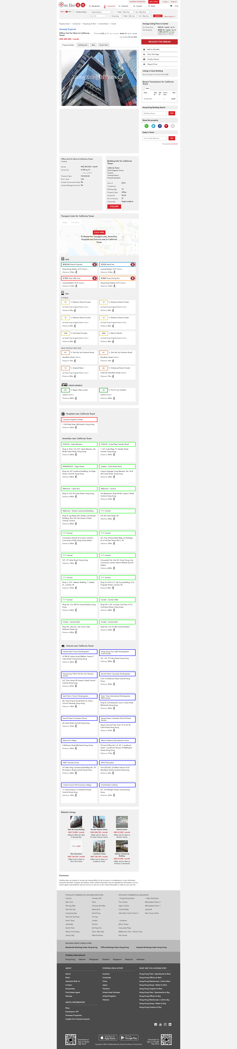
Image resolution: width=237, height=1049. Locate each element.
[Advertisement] (99, 129)
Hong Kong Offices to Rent (150, 977)
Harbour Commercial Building (122, 855)
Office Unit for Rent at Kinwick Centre (122, 836)
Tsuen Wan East (98, 932)
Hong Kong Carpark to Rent (150, 989)
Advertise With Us (72, 981)
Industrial (124, 6)
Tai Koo (95, 924)
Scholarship (70, 989)
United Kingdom (109, 996)
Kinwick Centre (122, 830)
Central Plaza (124, 909)
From (119, 12)
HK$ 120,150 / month (99, 856)
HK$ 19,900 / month (76, 832)
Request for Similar (160, 41)
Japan (104, 985)
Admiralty (69, 924)
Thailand (105, 959)
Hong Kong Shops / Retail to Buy (152, 1003)
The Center (123, 902)
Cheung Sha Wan (98, 906)
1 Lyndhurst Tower (99, 854)
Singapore (117, 959)
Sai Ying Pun (97, 928)
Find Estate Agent (72, 992)
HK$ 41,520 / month (122, 832)
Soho (94, 902)
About (67, 974)
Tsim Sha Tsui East (72, 917)
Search (158, 16)
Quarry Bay (70, 935)
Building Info (82, 45)
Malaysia (129, 959)
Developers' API (72, 1011)
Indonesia (140, 959)
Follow (114, 206)
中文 (176, 6)
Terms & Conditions (126, 1044)
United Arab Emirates (111, 992)
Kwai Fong (96, 913)
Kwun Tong (70, 920)
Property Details (68, 45)
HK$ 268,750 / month (99, 832)
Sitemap (68, 996)
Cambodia (106, 977)
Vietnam (82, 959)
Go (171, 113)
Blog (67, 1008)
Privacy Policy (137, 1044)
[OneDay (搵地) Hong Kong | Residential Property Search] (72, 4)
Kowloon (123, 920)
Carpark (139, 6)
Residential (96, 6)
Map (93, 45)
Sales (147, 88)
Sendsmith (174, 144)
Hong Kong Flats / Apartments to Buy (154, 992)
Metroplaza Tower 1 (152, 906)
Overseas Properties (137, 2)
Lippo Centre (124, 906)
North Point (70, 928)
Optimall (148, 909)
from (125, 16)
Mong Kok (96, 909)
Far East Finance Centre (99, 830)
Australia (106, 974)
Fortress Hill (96, 898)
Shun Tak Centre (76, 854)
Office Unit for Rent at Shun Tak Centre (76, 860)
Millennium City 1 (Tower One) (130, 932)
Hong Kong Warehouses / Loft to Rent (154, 981)
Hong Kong (70, 959)
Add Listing (153, 2)
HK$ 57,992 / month (122, 859)
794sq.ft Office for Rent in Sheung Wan (76, 836)
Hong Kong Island (126, 898)
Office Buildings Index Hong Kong (115, 947)
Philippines (93, 959)
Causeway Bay (71, 913)
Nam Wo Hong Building (76, 830)
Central (68, 898)
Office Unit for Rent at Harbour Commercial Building (122, 863)
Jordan (94, 920)
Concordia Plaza (125, 928)
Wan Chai (69, 902)
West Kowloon (97, 935)
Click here (99, 232)
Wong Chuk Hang (72, 932)
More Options (169, 17)
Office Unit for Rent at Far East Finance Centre (99, 836)
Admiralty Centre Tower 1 (129, 913)
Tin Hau (95, 917)
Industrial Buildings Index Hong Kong (151, 947)
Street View (103, 45)
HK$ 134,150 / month (76, 856)
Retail (153, 6)
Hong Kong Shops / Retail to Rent (153, 985)
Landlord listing (81, 12)
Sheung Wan (70, 906)
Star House (123, 935)
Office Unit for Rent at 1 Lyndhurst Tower (99, 860)
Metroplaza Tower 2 (152, 902)
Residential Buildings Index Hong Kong (81, 947)
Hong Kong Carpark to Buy (150, 1007)
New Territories (151, 898)
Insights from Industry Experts (77, 1019)
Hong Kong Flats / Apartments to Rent (154, 974)
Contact (68, 985)
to (137, 12)
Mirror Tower (124, 924)
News (67, 977)
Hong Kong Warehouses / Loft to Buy (154, 1000)
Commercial (111, 6)
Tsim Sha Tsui (71, 909)
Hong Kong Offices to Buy (150, 996)
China (104, 981)
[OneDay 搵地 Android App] (129, 1037)
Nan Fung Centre (152, 913)
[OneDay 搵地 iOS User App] (108, 1037)
